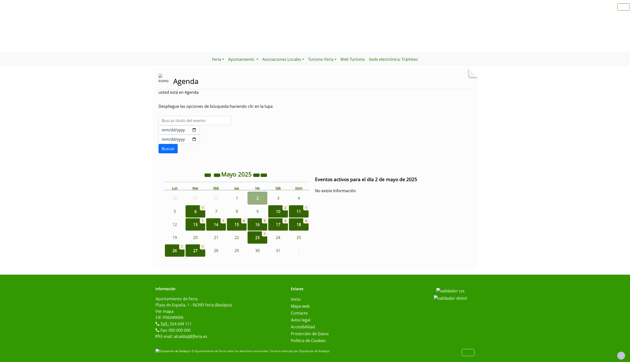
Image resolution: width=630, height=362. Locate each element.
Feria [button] (216, 59)
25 (299, 237)
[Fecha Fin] (179, 139)
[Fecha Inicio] (179, 130)
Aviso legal (300, 320)
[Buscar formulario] (168, 148)
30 (257, 250)
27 (195, 250)
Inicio (296, 299)
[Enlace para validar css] (450, 290)
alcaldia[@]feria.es (190, 336)
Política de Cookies (308, 340)
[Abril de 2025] (217, 175)
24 (278, 237)
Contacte (299, 313)
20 (195, 237)
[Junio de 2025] (264, 175)
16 (257, 224)
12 (175, 224)
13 (195, 224)
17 (278, 224)
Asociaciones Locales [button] (281, 59)
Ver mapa (164, 311)
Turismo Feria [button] (320, 59)
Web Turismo (352, 59)
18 (299, 224)
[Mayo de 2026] (257, 175)
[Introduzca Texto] (194, 120)
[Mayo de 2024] (208, 175)
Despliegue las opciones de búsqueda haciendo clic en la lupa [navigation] (215, 106)
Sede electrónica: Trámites (393, 59)
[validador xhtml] (450, 297)
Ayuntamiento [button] (241, 59)
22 (237, 237)
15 (237, 224)
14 (216, 224)
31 (278, 250)
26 (175, 250)
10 (278, 211)
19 (175, 237)
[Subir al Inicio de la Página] (621, 356)
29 (237, 250)
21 (216, 237)
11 (299, 211)
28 (216, 250)
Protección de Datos (310, 333)
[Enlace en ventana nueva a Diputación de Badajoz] (173, 351)
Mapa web (300, 306)
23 (257, 237)
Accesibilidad (303, 327)
